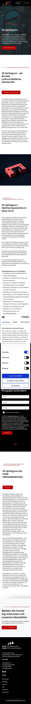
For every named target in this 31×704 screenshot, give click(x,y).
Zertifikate (5, 681)
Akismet (24, 426)
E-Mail (22, 421)
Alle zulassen (15, 376)
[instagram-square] (5, 671)
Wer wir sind (5, 679)
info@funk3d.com (7, 668)
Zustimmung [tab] (6, 322)
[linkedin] (3, 671)
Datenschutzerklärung (13, 416)
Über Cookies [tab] (25, 322)
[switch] (26, 357)
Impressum (5, 689)
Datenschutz (5, 692)
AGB (3, 687)
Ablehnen (15, 385)
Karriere (4, 684)
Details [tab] (15, 322)
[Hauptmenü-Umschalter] (28, 3)
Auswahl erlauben (15, 381)
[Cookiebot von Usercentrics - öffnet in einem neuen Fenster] (22, 317)
